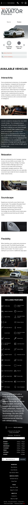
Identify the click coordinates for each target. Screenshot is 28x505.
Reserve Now (7, 60)
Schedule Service (14, 478)
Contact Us (14, 496)
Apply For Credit (14, 490)
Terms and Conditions (12, 501)
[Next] (4, 45)
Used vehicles (14, 470)
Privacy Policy (21, 501)
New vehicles (14, 467)
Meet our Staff (14, 498)
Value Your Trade (14, 487)
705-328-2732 (17, 435)
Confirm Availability (8, 56)
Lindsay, (11, 432)
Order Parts (14, 481)
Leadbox (21, 503)
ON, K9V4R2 (16, 432)
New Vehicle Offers (14, 472)
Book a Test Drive (8, 53)
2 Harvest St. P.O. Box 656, (14, 431)
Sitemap (5, 501)
